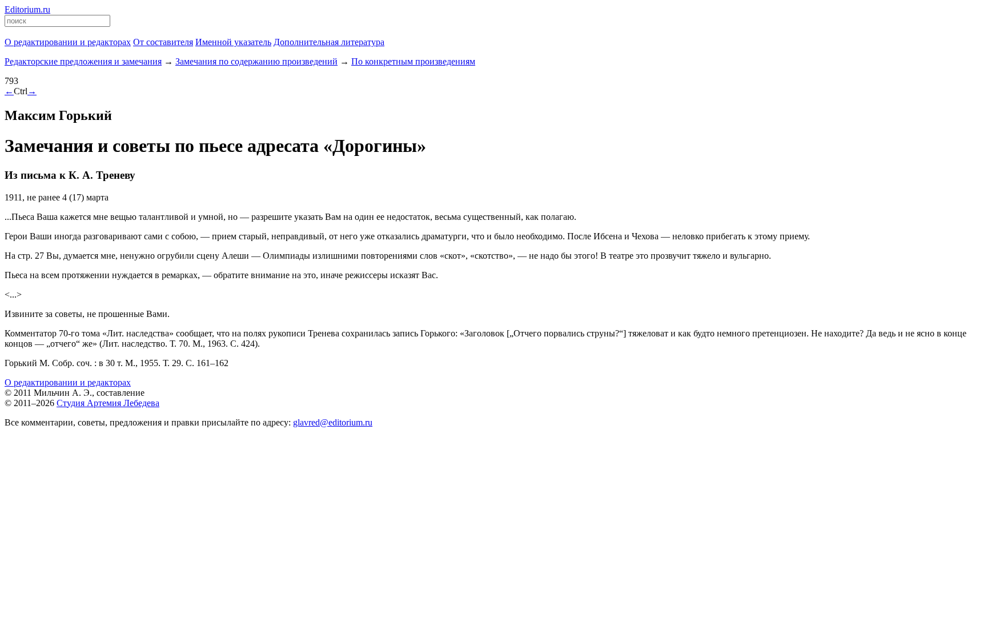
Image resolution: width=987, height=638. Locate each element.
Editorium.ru (27, 9)
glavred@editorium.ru (332, 422)
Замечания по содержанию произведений (256, 61)
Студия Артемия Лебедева (108, 403)
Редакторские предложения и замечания (83, 61)
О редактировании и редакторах (68, 382)
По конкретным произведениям (413, 61)
